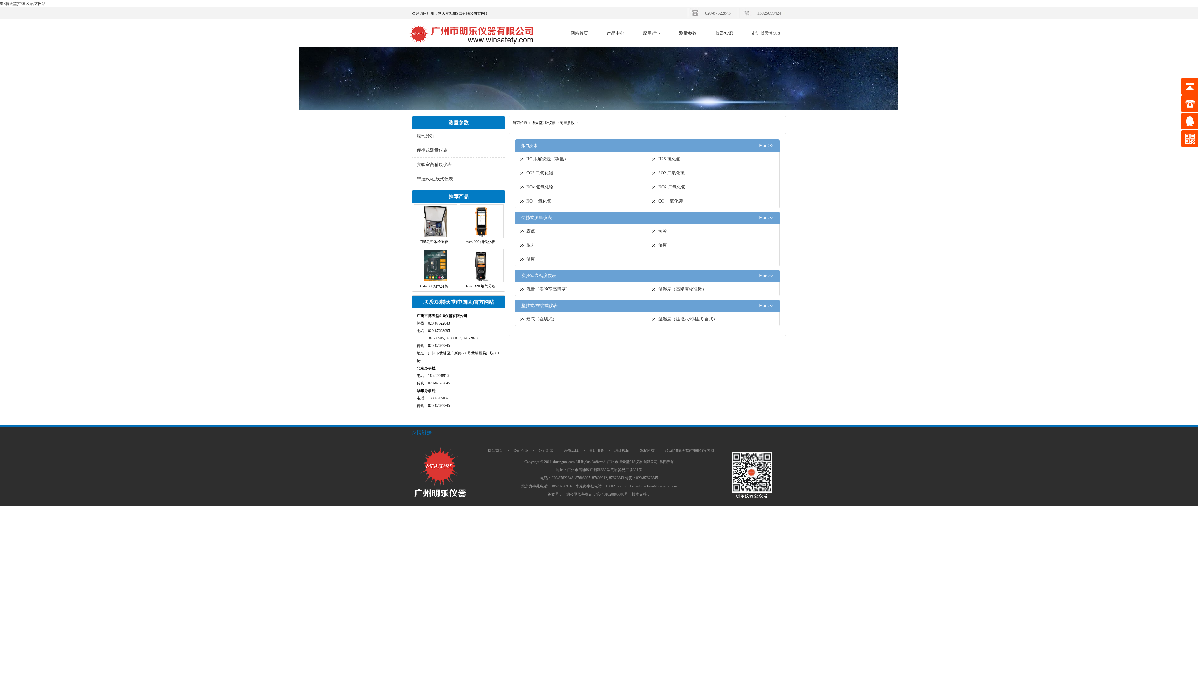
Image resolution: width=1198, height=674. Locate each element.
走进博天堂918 (766, 33)
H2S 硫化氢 (669, 159)
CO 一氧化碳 (670, 201)
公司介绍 (520, 450)
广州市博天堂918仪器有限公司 (632, 462)
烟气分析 (425, 136)
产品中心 (615, 33)
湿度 (662, 245)
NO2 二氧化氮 (671, 187)
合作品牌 (571, 450)
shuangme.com (564, 462)
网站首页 (579, 33)
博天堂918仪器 (543, 122)
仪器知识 (724, 33)
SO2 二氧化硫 (671, 173)
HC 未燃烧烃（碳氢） (547, 159)
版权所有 (647, 450)
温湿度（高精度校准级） (682, 289)
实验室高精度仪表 (434, 164)
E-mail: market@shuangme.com (653, 486)
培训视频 (621, 450)
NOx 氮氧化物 (539, 187)
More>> (766, 145)
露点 (530, 231)
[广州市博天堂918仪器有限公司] (472, 46)
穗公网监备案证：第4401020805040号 (597, 494)
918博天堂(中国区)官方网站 (23, 4)
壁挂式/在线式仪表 (435, 179)
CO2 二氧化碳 (539, 173)
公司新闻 (545, 450)
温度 (530, 259)
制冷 (662, 231)
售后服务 (596, 450)
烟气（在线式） (541, 319)
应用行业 (651, 33)
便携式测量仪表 (432, 150)
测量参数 (688, 33)
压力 (530, 245)
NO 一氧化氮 (538, 201)
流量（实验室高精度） (548, 289)
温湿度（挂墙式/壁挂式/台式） (688, 319)
